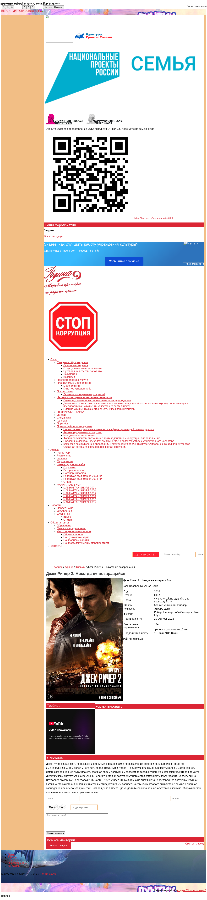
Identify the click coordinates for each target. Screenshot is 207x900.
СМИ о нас (63, 513)
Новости (55, 505)
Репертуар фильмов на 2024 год (82, 479)
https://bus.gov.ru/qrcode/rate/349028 (153, 218)
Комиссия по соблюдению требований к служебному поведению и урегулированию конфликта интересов (126, 444)
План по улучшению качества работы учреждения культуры (99, 409)
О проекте (69, 467)
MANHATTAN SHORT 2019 (79, 493)
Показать (58, 7)
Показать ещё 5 (58, 845)
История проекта (73, 470)
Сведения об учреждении (72, 362)
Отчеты (67, 481)
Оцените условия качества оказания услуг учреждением (97, 400)
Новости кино (65, 508)
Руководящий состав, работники (82, 371)
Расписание (64, 455)
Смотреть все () (194, 843)
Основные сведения (75, 365)
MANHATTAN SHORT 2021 (79, 487)
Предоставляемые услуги (72, 379)
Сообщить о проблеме (124, 261)
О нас (53, 359)
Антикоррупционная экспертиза (82, 432)
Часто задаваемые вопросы (74, 531)
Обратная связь (60, 522)
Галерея (62, 420)
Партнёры (63, 423)
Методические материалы (79, 435)
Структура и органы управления (82, 368)
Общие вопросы (73, 534)
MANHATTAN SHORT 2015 (79, 502)
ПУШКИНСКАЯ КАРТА (70, 412)
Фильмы (62, 458)
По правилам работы (76, 540)
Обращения (64, 525)
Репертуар (63, 452)
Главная (58, 567)
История (62, 414)
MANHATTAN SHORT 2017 (79, 499)
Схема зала (64, 417)
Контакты (56, 545)
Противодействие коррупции (74, 426)
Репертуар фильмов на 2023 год (82, 476)
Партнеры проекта (74, 473)
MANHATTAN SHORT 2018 (79, 496)
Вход (189, 6)
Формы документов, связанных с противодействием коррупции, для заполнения (111, 438)
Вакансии (69, 377)
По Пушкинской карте (76, 537)
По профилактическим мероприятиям (86, 543)
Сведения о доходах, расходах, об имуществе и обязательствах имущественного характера (118, 441)
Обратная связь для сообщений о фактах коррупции (94, 446)
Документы (70, 374)
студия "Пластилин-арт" (191, 890)
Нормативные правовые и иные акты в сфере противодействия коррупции (108, 429)
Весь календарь (53, 236)
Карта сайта (49, 874)
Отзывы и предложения (71, 528)
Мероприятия (71, 385)
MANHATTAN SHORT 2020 (79, 490)
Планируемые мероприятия (74, 382)
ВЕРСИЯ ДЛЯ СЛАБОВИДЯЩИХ (21, 11)
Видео (67, 516)
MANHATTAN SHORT (70, 484)
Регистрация (200, 6)
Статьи (67, 519)
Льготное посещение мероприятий (84, 394)
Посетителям (65, 391)
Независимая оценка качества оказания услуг (84, 397)
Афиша (54, 449)
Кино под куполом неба (77, 388)
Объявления (64, 511)
